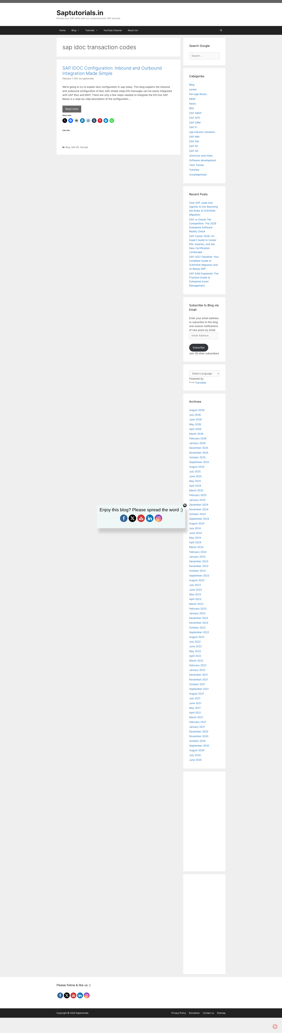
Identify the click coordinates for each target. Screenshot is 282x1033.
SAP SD (75, 147)
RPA (191, 108)
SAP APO (194, 117)
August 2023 (196, 580)
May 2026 (195, 424)
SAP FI (193, 127)
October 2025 (197, 457)
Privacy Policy (178, 1013)
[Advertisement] (118, 178)
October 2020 (197, 740)
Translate (200, 382)
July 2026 (195, 414)
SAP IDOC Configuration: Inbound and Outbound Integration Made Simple (112, 70)
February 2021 (197, 722)
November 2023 (198, 566)
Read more (71, 108)
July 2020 (195, 755)
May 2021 (195, 707)
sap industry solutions (202, 132)
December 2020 (198, 731)
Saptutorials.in (80, 13)
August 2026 (196, 410)
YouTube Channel (113, 30)
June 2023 (195, 589)
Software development (202, 160)
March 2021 (196, 717)
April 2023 (195, 599)
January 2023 (197, 613)
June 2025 (195, 476)
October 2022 (197, 627)
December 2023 (198, 561)
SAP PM (194, 141)
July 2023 (195, 585)
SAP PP (193, 146)
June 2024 (195, 533)
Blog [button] (74, 30)
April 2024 (195, 542)
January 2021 (197, 726)
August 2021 (196, 693)
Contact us (208, 1013)
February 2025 (197, 495)
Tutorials (84, 147)
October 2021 (197, 684)
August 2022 (196, 637)
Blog (68, 147)
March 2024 (196, 547)
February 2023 (198, 608)
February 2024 (198, 551)
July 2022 (195, 641)
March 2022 (196, 660)
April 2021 (195, 712)
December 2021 (198, 674)
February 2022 (197, 665)
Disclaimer (194, 1013)
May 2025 (195, 481)
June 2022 (195, 646)
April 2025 (195, 485)
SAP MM (194, 136)
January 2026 (197, 443)
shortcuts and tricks (201, 155)
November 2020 (198, 736)
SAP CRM (194, 122)
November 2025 (198, 452)
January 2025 (197, 500)
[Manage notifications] (275, 1026)
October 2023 (197, 570)
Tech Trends (196, 165)
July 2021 (194, 698)
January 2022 (197, 670)
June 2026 (195, 419)
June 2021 (195, 703)
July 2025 (195, 471)
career (193, 89)
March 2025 (196, 490)
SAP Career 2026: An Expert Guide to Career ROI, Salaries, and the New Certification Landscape (202, 244)
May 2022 (195, 651)
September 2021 (199, 688)
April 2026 (195, 429)
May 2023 (195, 594)
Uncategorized (198, 174)
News (192, 103)
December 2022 (198, 618)
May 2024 (195, 537)
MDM (192, 98)
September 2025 (199, 462)
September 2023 (199, 575)
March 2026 (196, 433)
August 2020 (196, 750)
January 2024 (197, 556)
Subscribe (199, 347)
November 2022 (198, 622)
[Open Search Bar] (221, 30)
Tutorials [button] (89, 30)
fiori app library (198, 94)
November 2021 (198, 679)
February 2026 (198, 438)
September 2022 (199, 632)
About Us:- (133, 30)
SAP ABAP (195, 113)
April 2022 (195, 655)
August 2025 (196, 466)
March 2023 (196, 603)
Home (62, 30)
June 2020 (195, 759)
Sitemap (221, 1013)
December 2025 (198, 447)
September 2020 (199, 745)
